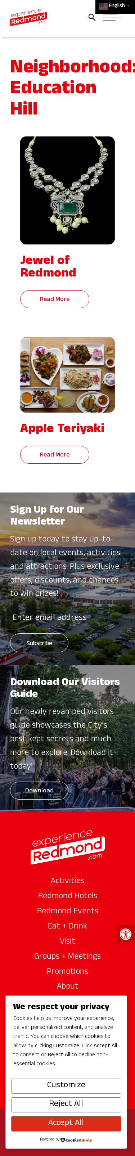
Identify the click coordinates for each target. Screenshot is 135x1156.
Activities (67, 881)
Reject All (66, 1104)
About (67, 987)
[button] (125, 934)
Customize (66, 1085)
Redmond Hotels (67, 896)
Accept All (66, 1123)
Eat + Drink (67, 927)
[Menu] (112, 17)
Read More (54, 300)
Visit (67, 942)
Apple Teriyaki (62, 430)
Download (39, 791)
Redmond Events (67, 911)
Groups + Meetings (67, 957)
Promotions (67, 972)
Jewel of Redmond (48, 268)
